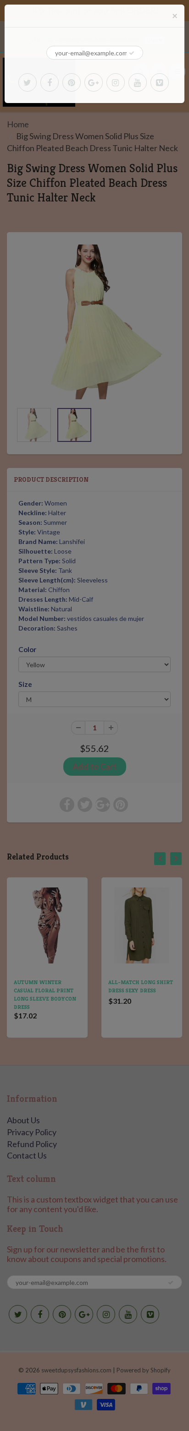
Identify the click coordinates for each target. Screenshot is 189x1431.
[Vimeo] (159, 82)
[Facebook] (49, 82)
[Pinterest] (71, 82)
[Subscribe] (131, 53)
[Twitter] (27, 82)
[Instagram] (115, 82)
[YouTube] (137, 82)
